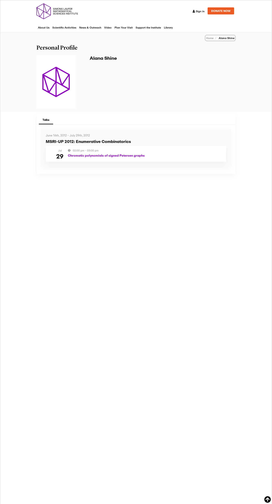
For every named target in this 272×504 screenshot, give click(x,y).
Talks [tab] (46, 120)
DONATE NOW (221, 11)
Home (210, 38)
